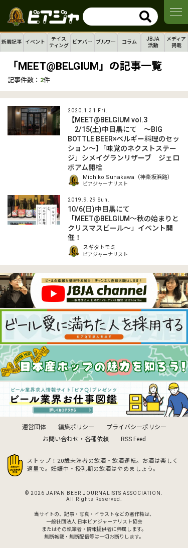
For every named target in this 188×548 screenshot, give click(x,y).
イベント (35, 42)
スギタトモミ (99, 247)
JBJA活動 (152, 42)
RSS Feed (133, 439)
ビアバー (82, 42)
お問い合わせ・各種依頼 (76, 439)
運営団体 (34, 427)
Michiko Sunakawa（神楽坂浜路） (128, 177)
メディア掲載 (176, 42)
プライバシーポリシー (136, 427)
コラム (129, 42)
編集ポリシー (76, 427)
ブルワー (106, 42)
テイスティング (59, 42)
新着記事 (12, 42)
